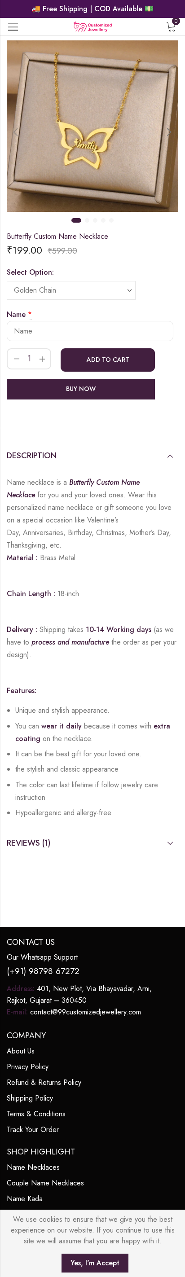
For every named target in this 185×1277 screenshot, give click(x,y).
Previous (16, 132)
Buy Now (81, 388)
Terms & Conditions (36, 1114)
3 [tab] (95, 220)
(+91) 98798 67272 (43, 971)
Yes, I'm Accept (94, 1263)
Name (16, 314)
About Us (21, 1051)
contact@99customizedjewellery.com (85, 1012)
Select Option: (30, 272)
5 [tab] (111, 220)
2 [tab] (87, 220)
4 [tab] (103, 220)
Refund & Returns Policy (44, 1082)
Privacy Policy (27, 1067)
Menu (13, 27)
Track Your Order (33, 1129)
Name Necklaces (33, 1167)
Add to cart (108, 359)
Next (169, 132)
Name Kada (25, 1199)
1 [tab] (76, 220)
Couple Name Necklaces (45, 1183)
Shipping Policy (30, 1098)
